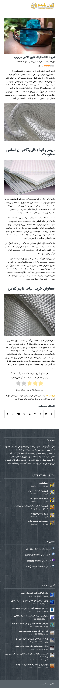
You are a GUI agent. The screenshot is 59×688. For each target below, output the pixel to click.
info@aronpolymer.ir (35, 566)
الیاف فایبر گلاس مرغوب (37, 395)
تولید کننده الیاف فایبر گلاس (25, 399)
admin (19, 61)
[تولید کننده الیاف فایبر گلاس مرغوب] (29, 36)
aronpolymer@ (34, 561)
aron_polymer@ (32, 555)
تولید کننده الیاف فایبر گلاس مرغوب (34, 57)
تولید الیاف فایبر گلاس (19, 395)
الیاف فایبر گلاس (34, 61)
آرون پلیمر (43, 684)
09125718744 (33, 549)
